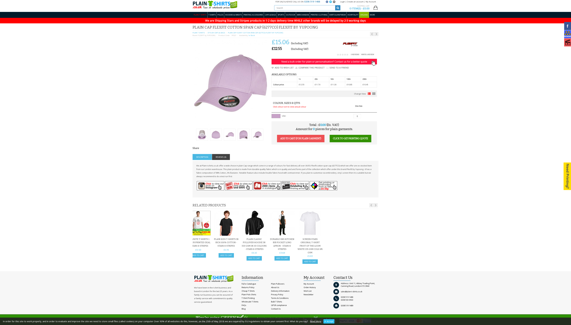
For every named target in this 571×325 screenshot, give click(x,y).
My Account (309, 283)
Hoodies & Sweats (233, 15)
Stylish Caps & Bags (216, 33)
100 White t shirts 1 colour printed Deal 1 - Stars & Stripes (198, 242)
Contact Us (276, 308)
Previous (371, 205)
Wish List (308, 291)
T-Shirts (212, 15)
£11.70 (317, 84)
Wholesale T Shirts (250, 301)
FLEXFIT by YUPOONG (206, 35)
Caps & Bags (270, 15)
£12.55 (301, 84)
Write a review (367, 55)
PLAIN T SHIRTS (199, 33)
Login (342, 1)
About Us (275, 287)
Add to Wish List (284, 67)
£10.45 (365, 84)
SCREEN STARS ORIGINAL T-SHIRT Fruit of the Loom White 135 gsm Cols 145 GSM (310, 246)
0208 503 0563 (347, 300)
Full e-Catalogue (249, 283)
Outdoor (290, 15)
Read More (315, 321)
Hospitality (353, 15)
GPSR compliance (279, 305)
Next (376, 205)
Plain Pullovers (277, 283)
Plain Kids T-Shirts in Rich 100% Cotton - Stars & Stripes (226, 242)
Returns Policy (248, 287)
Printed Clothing (319, 15)
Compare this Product (312, 67)
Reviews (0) (221, 157)
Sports (281, 15)
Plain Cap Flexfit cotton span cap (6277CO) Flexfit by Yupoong (255, 33)
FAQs (244, 305)
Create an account (355, 1)
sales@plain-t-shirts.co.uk (351, 291)
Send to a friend (339, 67)
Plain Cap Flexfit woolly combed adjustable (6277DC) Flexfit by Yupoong (362, 28)
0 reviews (355, 55)
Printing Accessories (253, 15)
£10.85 (349, 84)
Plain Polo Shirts (249, 294)
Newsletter (308, 294)
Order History (310, 287)
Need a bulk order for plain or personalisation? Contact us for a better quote (324, 61)
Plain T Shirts (200, 15)
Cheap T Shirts (248, 291)
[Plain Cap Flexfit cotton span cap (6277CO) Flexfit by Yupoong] (202, 135)
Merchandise (303, 15)
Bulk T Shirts (276, 301)
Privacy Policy (277, 294)
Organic (364, 15)
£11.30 (333, 84)
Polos (220, 15)
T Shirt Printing (248, 298)
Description (202, 157)
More (372, 15)
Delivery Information (280, 291)
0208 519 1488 (347, 297)
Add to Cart (198, 255)
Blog (244, 308)
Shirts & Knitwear (337, 15)
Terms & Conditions (280, 298)
